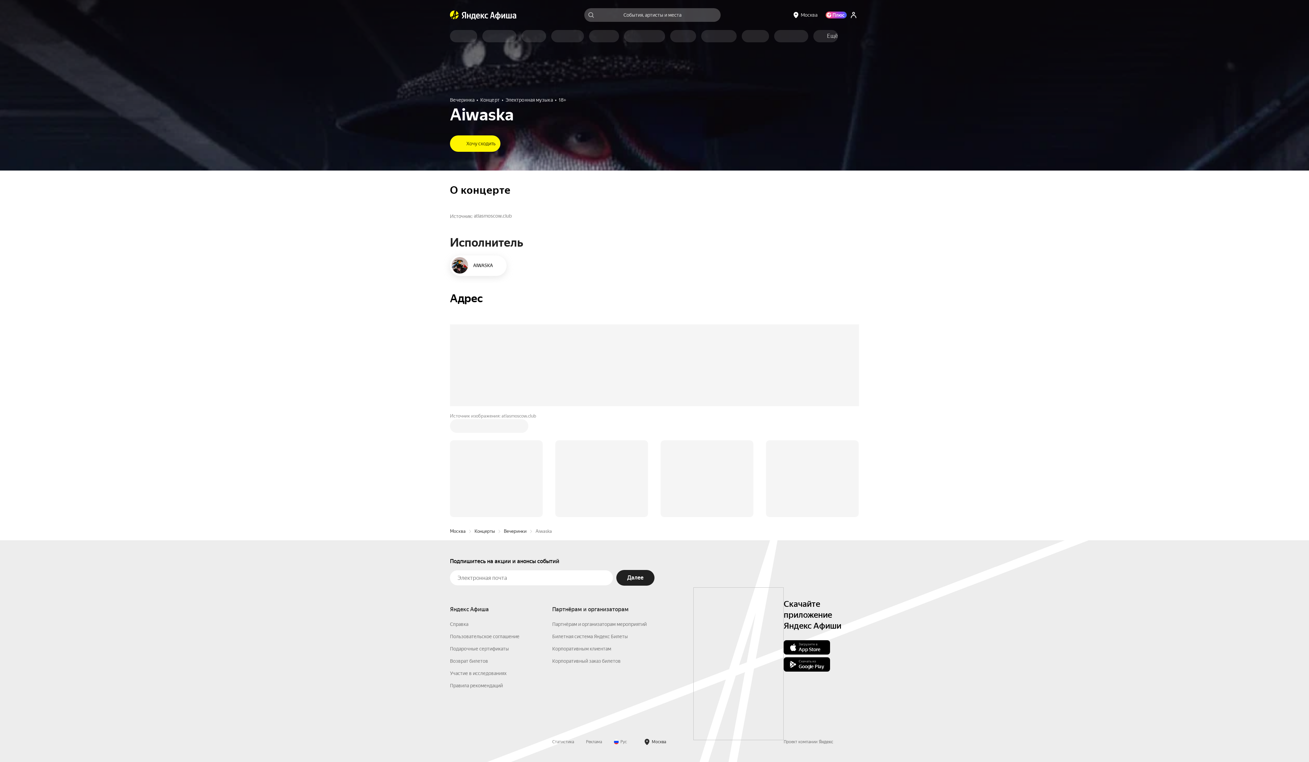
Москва (458, 531)
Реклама (594, 741)
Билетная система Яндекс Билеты (590, 636)
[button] (832, 36)
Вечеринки (515, 531)
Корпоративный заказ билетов (586, 661)
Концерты (485, 531)
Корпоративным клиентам (581, 648)
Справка (459, 624)
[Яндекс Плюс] (836, 15)
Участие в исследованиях (478, 673)
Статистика (563, 741)
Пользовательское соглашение (485, 636)
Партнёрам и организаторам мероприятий (599, 624)
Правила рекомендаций (476, 685)
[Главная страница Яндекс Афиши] (454, 15)
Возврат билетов (469, 661)
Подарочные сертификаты (479, 648)
